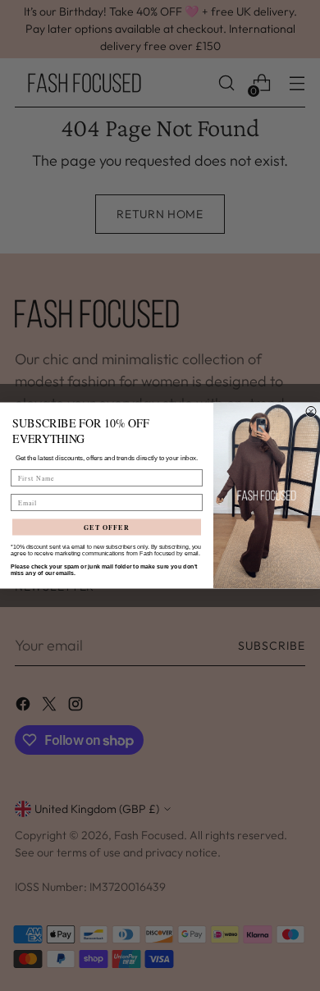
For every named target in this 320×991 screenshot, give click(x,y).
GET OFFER (107, 527)
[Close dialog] (311, 412)
